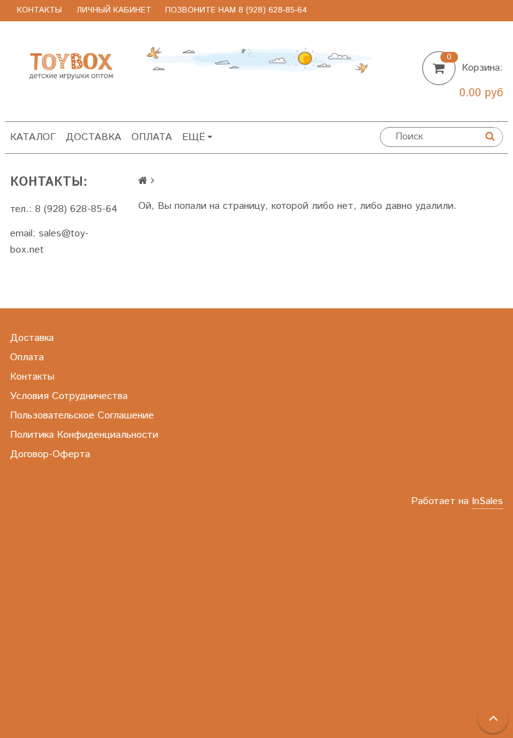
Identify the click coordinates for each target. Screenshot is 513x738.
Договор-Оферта (50, 454)
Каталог (33, 137)
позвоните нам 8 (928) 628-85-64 (236, 10)
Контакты (39, 10)
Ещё (193, 137)
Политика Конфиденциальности (84, 435)
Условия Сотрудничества (69, 396)
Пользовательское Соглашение (82, 415)
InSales (487, 501)
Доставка (93, 137)
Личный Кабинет (113, 10)
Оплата (151, 137)
